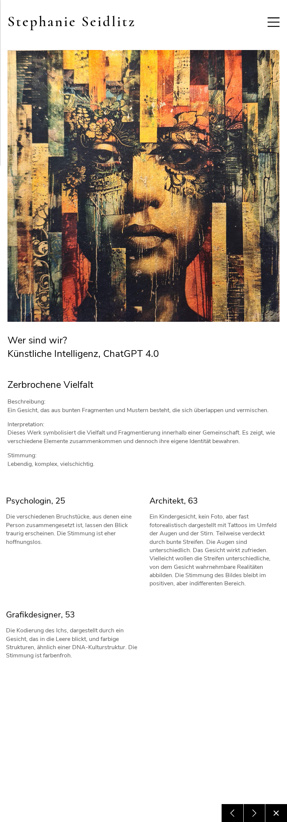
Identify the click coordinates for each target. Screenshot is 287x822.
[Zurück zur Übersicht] (276, 813)
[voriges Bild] (232, 813)
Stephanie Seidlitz (71, 21)
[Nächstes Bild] (254, 813)
